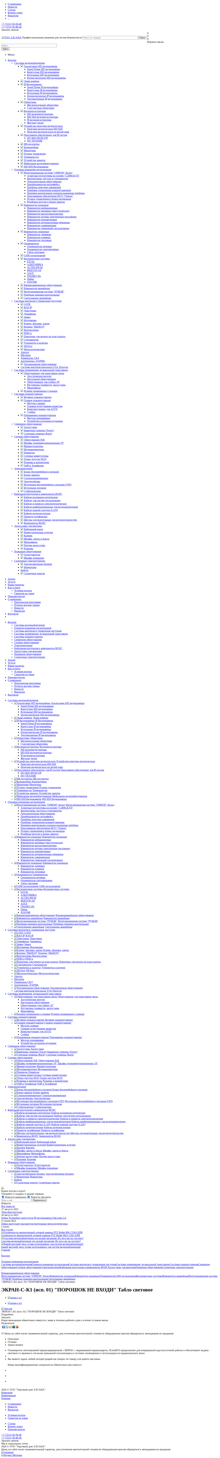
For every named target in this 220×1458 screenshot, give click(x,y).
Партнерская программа (27, 602)
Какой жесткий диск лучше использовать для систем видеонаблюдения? (41, 1247)
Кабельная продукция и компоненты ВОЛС (38, 494)
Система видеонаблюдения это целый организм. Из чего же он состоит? (41, 1241)
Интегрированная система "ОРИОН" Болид (25, 1276)
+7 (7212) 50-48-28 (11, 27)
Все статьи (7, 1229)
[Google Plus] (17, 1327)
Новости (19, 608)
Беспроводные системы (149, 1276)
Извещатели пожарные (87, 1276)
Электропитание (23, 468)
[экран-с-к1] (15, 1297)
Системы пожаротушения (28, 394)
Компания (6, 1392)
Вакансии (19, 610)
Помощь (5, 1398)
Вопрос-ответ (15, 1426)
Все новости (8, 1206)
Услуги (11, 581)
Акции (11, 579)
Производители (16, 596)
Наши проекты (16, 584)
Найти (5, 49)
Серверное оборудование (28, 424)
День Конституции (11, 1212)
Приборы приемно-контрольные (30, 1279)
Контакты (13, 613)
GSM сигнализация (125, 1276)
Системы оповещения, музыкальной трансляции (41, 370)
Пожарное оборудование (27, 551)
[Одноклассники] (10, 1327)
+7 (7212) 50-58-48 (11, 24)
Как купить (14, 587)
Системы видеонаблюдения (29, 63)
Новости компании (16, 1197)
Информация (8, 1395)
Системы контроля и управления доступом (38, 301)
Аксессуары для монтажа (28, 526)
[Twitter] (7, 1327)
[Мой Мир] (13, 1327)
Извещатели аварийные (175, 1276)
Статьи (11, 1423)
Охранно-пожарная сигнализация (32, 169)
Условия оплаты (23, 590)
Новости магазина (40, 1197)
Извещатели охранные (62, 1276)
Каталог (12, 60)
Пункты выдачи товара (27, 605)
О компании (14, 599)
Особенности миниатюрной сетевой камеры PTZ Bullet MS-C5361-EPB (40, 1235)
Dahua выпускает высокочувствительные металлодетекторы (34, 1223)
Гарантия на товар (24, 593)
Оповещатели (107, 1276)
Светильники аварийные (61, 1279)
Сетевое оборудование (26, 436)
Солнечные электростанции (29, 560)
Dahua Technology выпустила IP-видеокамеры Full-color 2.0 (33, 1218)
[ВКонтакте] (3, 1327)
